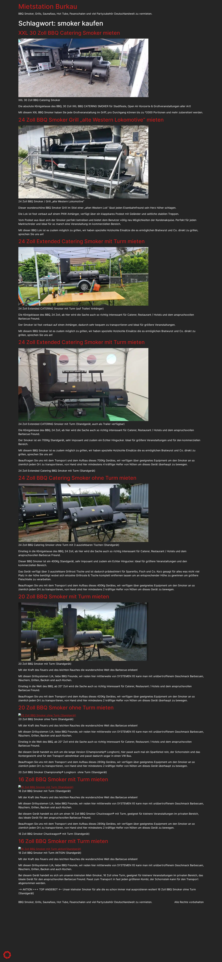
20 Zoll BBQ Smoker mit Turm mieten (63, 596)
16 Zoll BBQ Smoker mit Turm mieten (63, 779)
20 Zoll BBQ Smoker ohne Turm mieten (66, 707)
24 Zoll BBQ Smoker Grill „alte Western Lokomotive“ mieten (91, 120)
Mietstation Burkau (47, 6)
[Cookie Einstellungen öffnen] (7, 957)
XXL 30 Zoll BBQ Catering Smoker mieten (69, 33)
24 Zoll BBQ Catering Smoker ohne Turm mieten (77, 478)
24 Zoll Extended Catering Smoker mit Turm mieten (81, 241)
